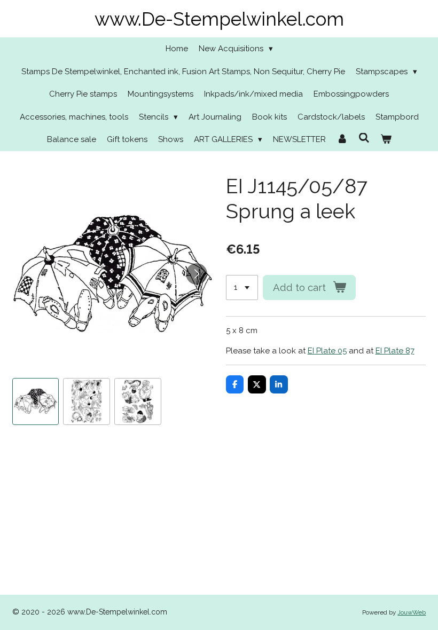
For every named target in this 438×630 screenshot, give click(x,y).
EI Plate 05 (327, 351)
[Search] (364, 138)
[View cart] (386, 139)
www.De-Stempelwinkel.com (219, 19)
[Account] (342, 139)
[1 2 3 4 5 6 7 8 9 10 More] (242, 287)
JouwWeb (411, 612)
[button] (35, 401)
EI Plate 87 (395, 351)
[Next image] (196, 274)
